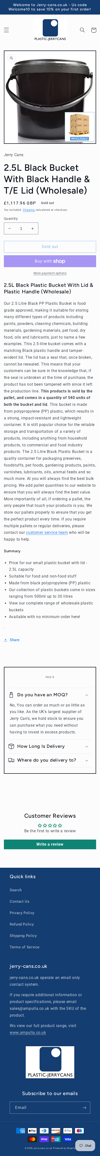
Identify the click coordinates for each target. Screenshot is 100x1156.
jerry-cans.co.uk (43, 1148)
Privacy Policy (22, 913)
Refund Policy (22, 924)
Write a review (50, 844)
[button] (6, 30)
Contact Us (19, 901)
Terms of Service (25, 947)
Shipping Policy (23, 936)
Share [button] (15, 640)
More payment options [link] (50, 273)
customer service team (47, 532)
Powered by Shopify (64, 1148)
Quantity (11, 219)
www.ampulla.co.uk (28, 1032)
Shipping (29, 210)
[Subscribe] (84, 1108)
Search (16, 890)
